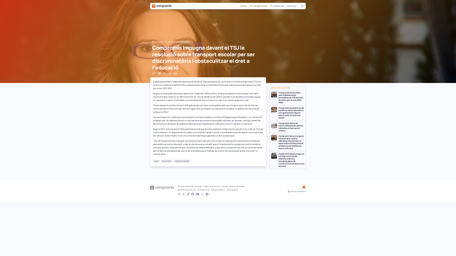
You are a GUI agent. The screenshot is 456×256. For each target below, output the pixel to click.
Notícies (158, 41)
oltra (156, 161)
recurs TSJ (166, 161)
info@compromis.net (188, 190)
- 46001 (225, 190)
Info (245, 6)
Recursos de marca (298, 191)
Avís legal (198, 186)
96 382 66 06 (204, 190)
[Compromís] (161, 6)
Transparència (259, 6)
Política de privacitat (212, 186)
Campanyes (278, 6)
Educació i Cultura (280, 88)
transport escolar (182, 161)
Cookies (224, 186)
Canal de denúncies (237, 186)
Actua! (293, 6)
